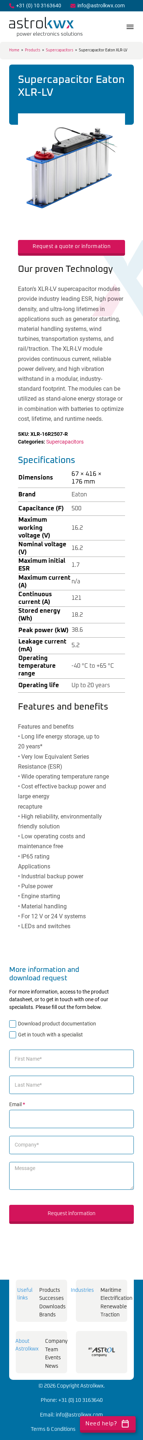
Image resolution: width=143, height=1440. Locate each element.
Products (32, 50)
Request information (71, 1213)
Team (51, 1349)
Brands (47, 1314)
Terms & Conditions (53, 1429)
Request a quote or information (71, 246)
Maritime (110, 1290)
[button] (115, 123)
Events (53, 1357)
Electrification (116, 1298)
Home (14, 50)
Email (17, 1104)
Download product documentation (57, 1024)
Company (56, 1341)
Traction (110, 1314)
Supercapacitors (59, 50)
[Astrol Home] (101, 1352)
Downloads (52, 1306)
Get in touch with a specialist (50, 1035)
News (51, 1366)
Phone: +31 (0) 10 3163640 (72, 1400)
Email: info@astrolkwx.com (71, 1415)
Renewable (113, 1306)
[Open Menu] (130, 27)
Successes (51, 1298)
